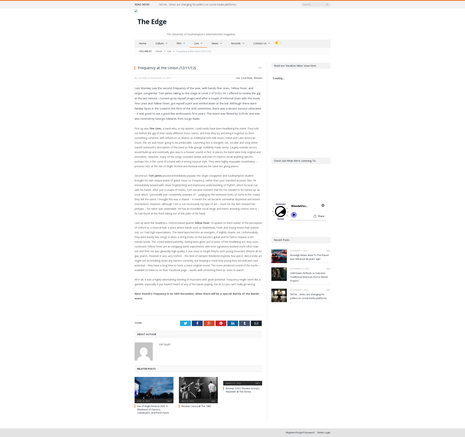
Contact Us (259, 43)
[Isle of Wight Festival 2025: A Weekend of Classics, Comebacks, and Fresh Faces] (154, 389)
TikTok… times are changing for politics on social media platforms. (308, 296)
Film (179, 43)
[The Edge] (151, 20)
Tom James (155, 175)
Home (142, 43)
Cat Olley (164, 344)
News (215, 43)
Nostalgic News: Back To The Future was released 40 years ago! (309, 257)
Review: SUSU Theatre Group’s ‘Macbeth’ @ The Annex (243, 390)
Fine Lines (155, 128)
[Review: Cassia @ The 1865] (198, 389)
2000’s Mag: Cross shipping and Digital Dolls (184, 4)
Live (196, 43)
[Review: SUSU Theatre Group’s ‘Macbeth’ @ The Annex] (242, 381)
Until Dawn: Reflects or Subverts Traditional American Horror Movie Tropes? (309, 276)
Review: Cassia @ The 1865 (196, 406)
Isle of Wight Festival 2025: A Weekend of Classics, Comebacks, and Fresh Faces (153, 409)
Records (236, 43)
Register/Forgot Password (300, 432)
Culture (159, 43)
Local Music (247, 78)
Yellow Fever (202, 223)
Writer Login (323, 432)
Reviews (258, 78)
